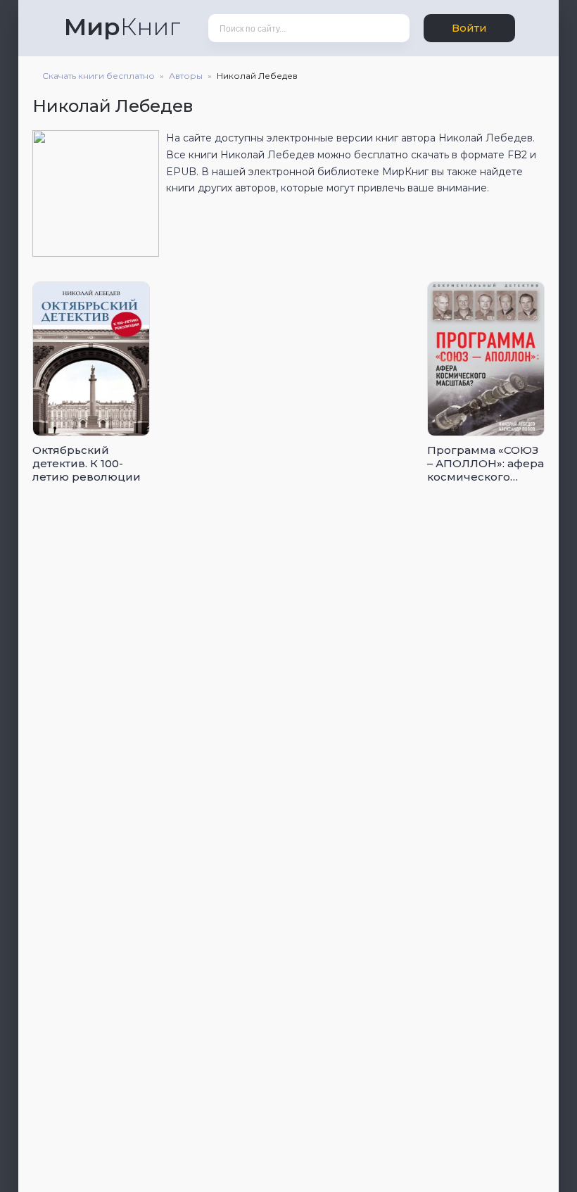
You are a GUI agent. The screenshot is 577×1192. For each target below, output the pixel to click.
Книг (122, 27)
